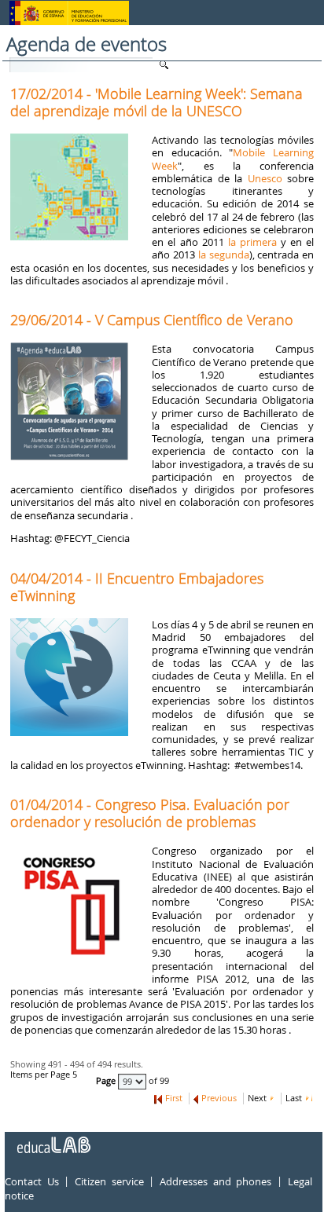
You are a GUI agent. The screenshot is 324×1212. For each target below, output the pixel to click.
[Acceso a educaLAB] (53, 1139)
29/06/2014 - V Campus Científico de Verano (151, 319)
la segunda (223, 254)
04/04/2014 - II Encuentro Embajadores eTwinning (136, 587)
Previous (219, 1098)
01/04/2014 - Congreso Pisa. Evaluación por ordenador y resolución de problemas (149, 813)
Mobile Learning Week (233, 158)
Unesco (265, 178)
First (173, 1098)
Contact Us (32, 1181)
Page (107, 1080)
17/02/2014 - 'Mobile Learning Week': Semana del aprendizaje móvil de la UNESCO (156, 102)
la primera (252, 242)
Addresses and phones (215, 1181)
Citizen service (109, 1181)
